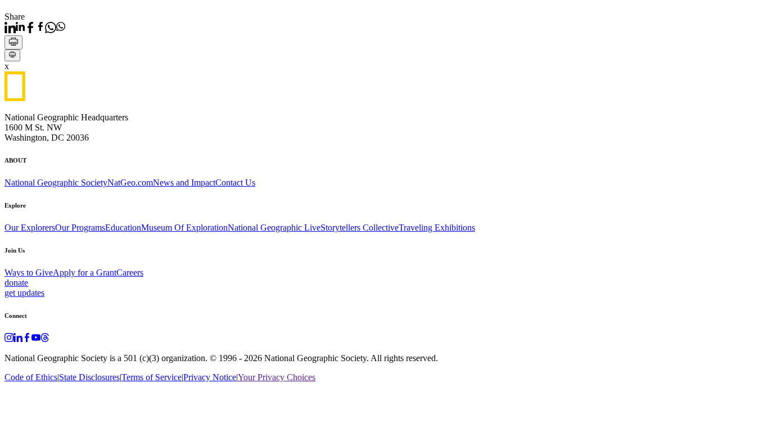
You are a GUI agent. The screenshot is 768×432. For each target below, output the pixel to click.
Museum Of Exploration (184, 227)
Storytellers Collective (359, 227)
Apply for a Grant (84, 272)
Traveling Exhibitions (437, 227)
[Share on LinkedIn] (14, 27)
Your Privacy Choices (276, 377)
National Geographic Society (55, 182)
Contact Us (235, 182)
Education (123, 227)
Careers (129, 272)
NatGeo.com (130, 182)
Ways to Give (28, 272)
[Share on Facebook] (35, 27)
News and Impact (184, 182)
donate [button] (16, 282)
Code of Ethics (30, 377)
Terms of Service (151, 377)
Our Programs (80, 227)
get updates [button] (24, 293)
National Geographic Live (274, 227)
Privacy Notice (209, 377)
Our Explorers (29, 227)
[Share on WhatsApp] (55, 27)
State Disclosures (89, 377)
